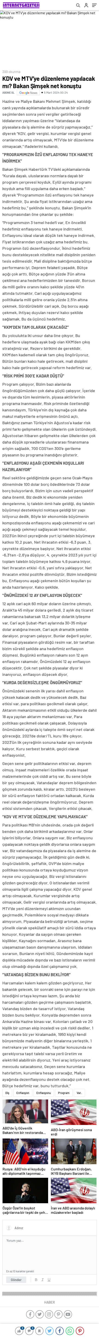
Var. (79, 1093)
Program (64, 1093)
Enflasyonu (43, 1093)
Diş (7, 1093)
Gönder (16, 1280)
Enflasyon (22, 1093)
